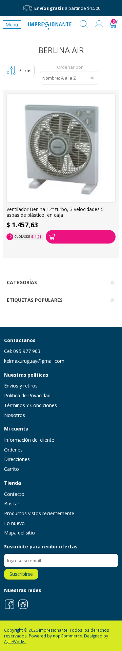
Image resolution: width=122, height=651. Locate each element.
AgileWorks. (15, 641)
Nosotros (14, 415)
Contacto (14, 494)
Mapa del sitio (19, 532)
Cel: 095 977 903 (22, 351)
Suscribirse (21, 574)
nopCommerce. (68, 635)
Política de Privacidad (27, 395)
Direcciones (17, 459)
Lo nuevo (14, 523)
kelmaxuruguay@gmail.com (34, 361)
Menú (11, 24)
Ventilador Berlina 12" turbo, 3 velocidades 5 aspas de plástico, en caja (55, 212)
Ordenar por (70, 67)
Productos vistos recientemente (39, 513)
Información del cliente (29, 440)
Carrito (11, 469)
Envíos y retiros (21, 385)
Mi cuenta (99, 24)
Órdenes (13, 449)
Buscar (84, 24)
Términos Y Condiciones (30, 405)
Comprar (81, 237)
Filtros (25, 70)
